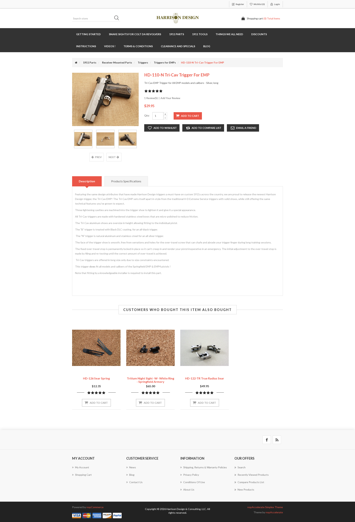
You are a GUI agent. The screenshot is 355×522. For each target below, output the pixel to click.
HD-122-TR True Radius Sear (204, 378)
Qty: (147, 115)
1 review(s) (151, 98)
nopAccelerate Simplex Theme (265, 507)
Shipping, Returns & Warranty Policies (205, 467)
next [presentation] (112, 157)
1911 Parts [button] (176, 34)
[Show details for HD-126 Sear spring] (96, 348)
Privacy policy (191, 474)
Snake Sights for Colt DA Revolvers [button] (135, 34)
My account (82, 467)
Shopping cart (83, 474)
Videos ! (109, 46)
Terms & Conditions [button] (138, 46)
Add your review (170, 98)
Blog (206, 46)
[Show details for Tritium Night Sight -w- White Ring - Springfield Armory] (150, 348)
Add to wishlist (165, 127)
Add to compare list (206, 127)
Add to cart (190, 115)
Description (87, 181)
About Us (188, 489)
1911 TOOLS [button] (199, 34)
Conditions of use (194, 482)
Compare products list (251, 482)
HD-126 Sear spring (96, 378)
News (132, 467)
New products (246, 489)
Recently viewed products (253, 474)
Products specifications (126, 181)
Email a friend (246, 127)
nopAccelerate (274, 512)
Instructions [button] (86, 46)
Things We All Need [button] (229, 34)
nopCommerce (95, 507)
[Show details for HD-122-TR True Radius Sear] (204, 348)
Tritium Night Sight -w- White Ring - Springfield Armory (150, 380)
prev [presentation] (98, 157)
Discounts (259, 34)
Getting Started (88, 34)
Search (117, 18)
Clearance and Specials (178, 46)
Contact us (136, 482)
